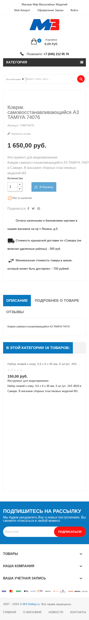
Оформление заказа (50, 10)
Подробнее (39, 377)
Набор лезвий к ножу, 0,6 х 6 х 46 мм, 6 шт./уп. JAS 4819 (44, 364)
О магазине (32, 612)
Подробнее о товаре (57, 300)
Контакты (78, 612)
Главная (9, 612)
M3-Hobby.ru (31, 604)
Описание (17, 300)
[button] (44, 41)
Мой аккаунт (22, 10)
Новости (56, 612)
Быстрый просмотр (31, 377)
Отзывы (15, 312)
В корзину (46, 187)
